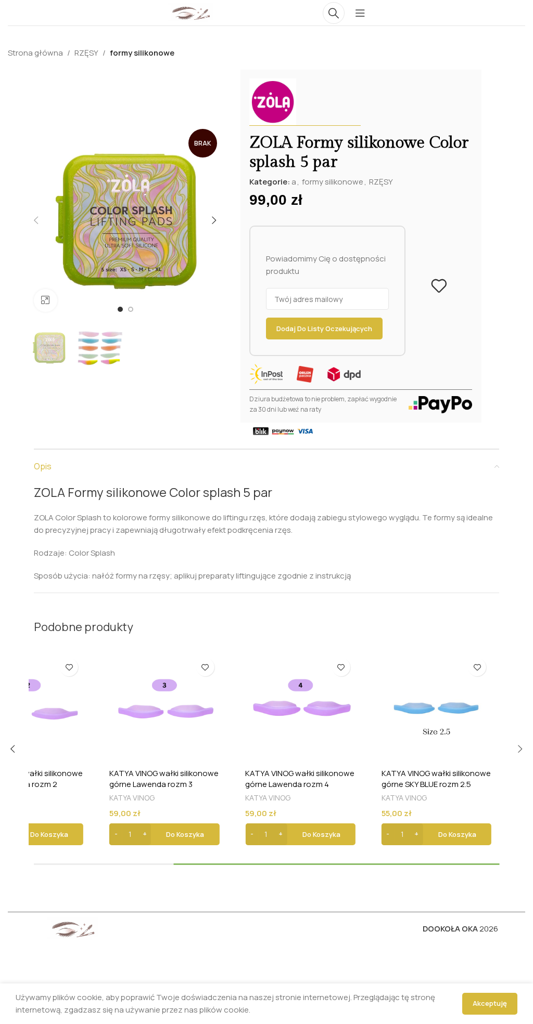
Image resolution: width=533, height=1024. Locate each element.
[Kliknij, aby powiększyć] (45, 300)
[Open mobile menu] (360, 13)
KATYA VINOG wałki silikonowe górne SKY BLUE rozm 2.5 (436, 779)
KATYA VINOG (132, 798)
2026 (460, 928)
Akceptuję (490, 1003)
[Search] (334, 13)
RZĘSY (86, 52)
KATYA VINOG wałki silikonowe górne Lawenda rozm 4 (299, 779)
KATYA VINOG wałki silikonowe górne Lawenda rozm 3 (164, 779)
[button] (164, 834)
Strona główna (35, 52)
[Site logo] (190, 12)
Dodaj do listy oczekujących (324, 328)
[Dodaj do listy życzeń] (439, 286)
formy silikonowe (142, 52)
